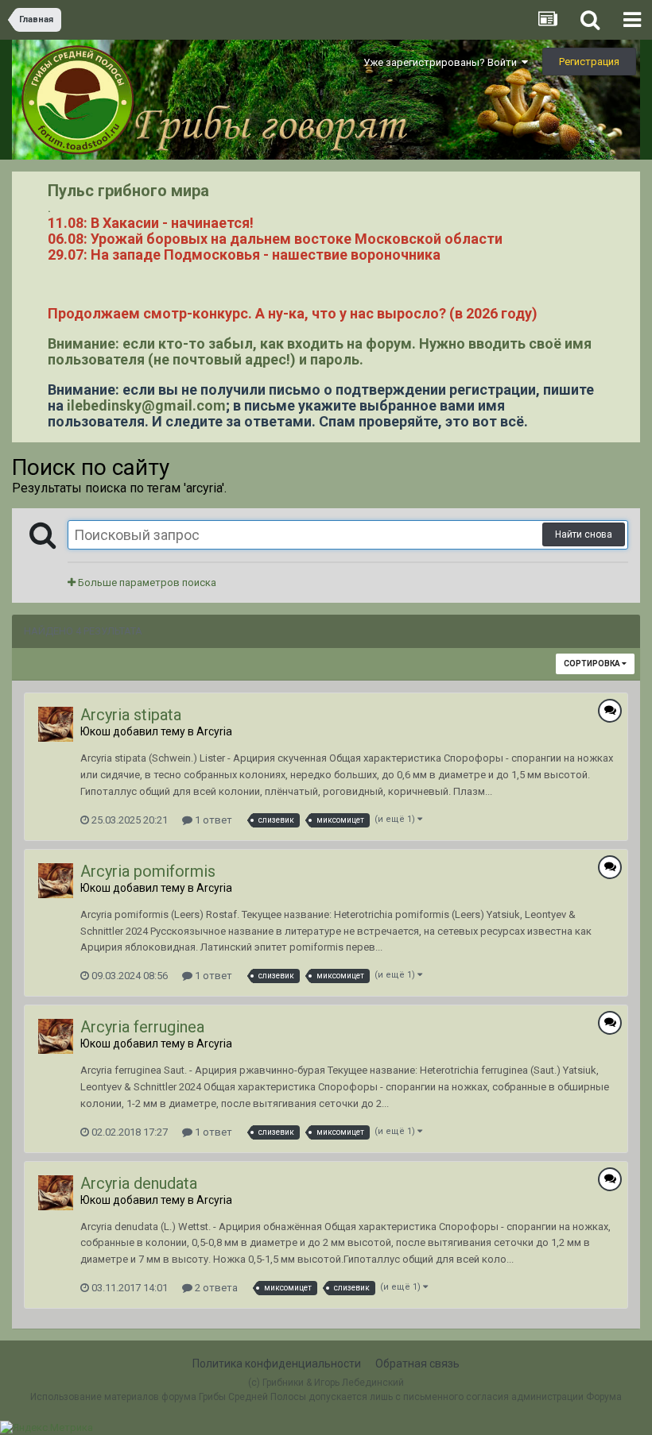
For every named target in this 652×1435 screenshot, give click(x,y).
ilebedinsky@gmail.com (146, 405)
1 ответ (212, 820)
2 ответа (215, 1288)
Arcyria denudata (138, 1183)
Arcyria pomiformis (147, 871)
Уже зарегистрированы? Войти (442, 62)
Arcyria (214, 731)
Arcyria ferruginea (142, 1026)
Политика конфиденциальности (276, 1363)
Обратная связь (417, 1363)
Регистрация (589, 62)
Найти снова (583, 534)
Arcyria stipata (130, 714)
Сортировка (593, 663)
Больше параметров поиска (146, 582)
